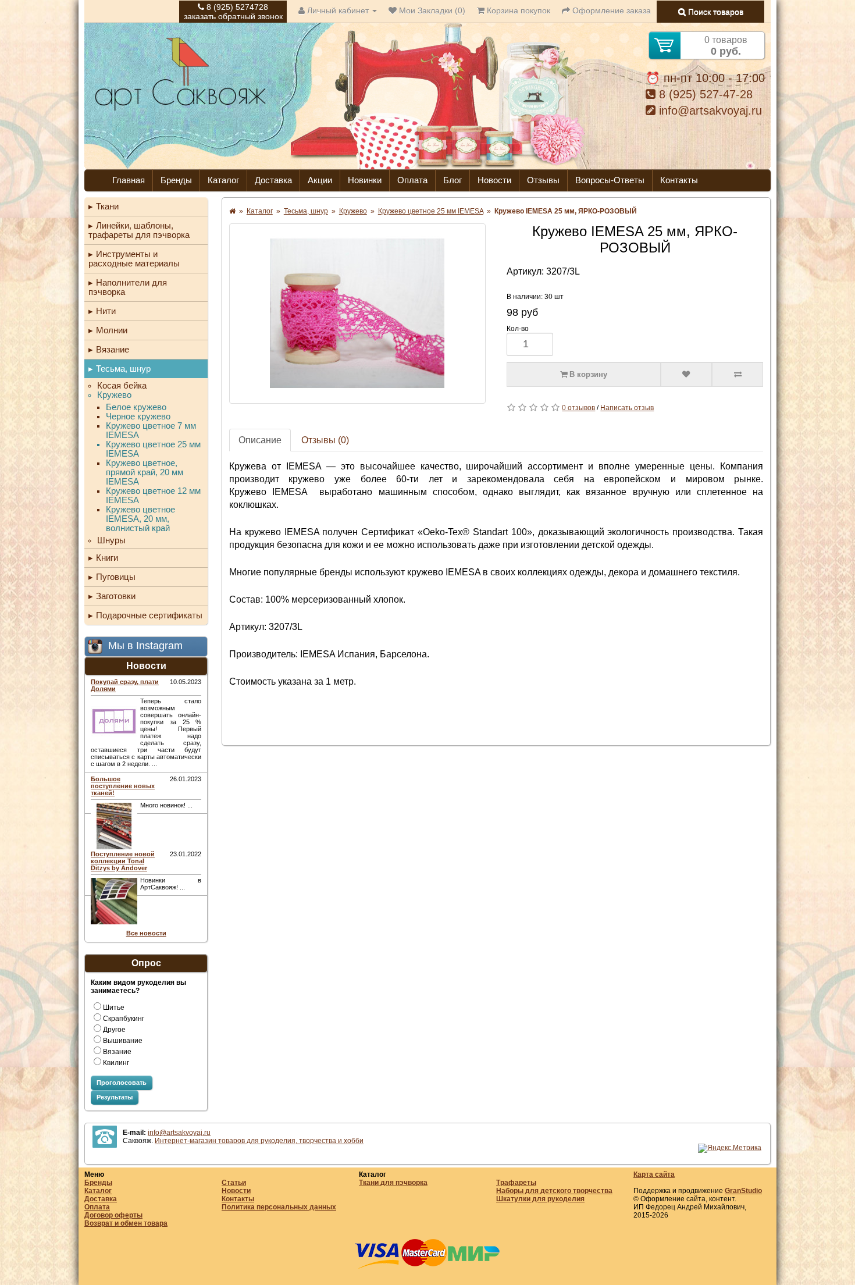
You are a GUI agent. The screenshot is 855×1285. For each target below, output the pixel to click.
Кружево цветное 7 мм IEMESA (151, 430)
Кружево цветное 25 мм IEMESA (153, 449)
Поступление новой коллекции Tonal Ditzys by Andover (123, 860)
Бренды (176, 180)
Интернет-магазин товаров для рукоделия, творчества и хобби (259, 1141)
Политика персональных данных (279, 1207)
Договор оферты (113, 1215)
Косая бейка (122, 385)
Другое (114, 1030)
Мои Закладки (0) (431, 10)
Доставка (273, 180)
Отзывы (543, 180)
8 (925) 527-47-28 (704, 94)
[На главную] (180, 109)
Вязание (112, 349)
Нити (106, 311)
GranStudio (743, 1191)
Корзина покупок (517, 10)
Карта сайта (654, 1174)
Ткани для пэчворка (393, 1183)
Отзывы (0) (325, 440)
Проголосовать (122, 1082)
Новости (494, 180)
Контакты (679, 180)
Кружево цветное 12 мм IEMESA (153, 495)
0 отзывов (578, 408)
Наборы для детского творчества (554, 1191)
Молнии (111, 330)
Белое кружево (136, 407)
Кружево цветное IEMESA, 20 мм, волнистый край (140, 519)
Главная (128, 180)
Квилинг (116, 1063)
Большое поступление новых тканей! (123, 785)
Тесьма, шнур (123, 368)
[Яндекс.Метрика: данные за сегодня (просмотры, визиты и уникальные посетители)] (729, 1148)
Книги (107, 558)
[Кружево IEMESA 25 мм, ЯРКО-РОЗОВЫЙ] (357, 313)
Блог (452, 180)
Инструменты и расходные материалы (134, 258)
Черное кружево (138, 416)
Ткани (107, 206)
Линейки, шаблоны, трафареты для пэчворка (139, 230)
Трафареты (516, 1183)
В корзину (587, 374)
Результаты (115, 1097)
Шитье (113, 1007)
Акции (320, 180)
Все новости (146, 933)
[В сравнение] (737, 374)
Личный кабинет (338, 10)
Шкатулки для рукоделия (540, 1199)
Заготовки (116, 596)
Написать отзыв (627, 408)
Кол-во (518, 329)
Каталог (223, 180)
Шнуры (111, 540)
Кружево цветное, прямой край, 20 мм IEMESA (144, 472)
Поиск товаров (714, 11)
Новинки (365, 180)
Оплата (412, 180)
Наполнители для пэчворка (127, 287)
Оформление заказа (610, 10)
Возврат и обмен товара (126, 1223)
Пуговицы (116, 577)
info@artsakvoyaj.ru (709, 110)
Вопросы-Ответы (609, 180)
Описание (260, 440)
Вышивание (122, 1041)
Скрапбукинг (123, 1019)
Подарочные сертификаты (149, 615)
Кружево (114, 395)
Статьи (234, 1183)
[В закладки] (686, 374)
